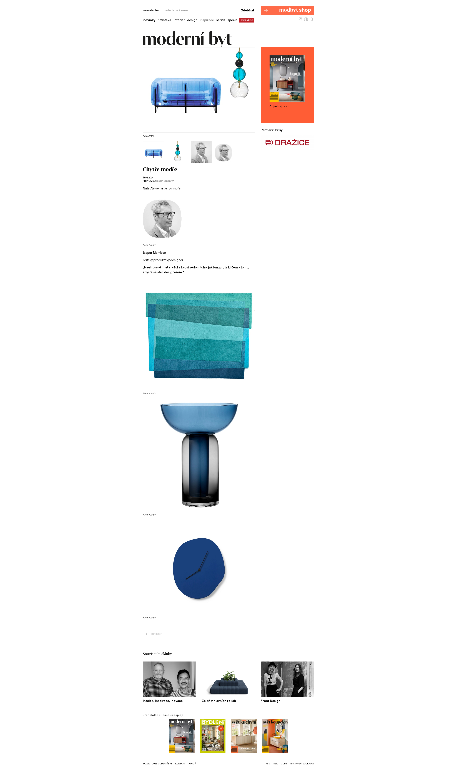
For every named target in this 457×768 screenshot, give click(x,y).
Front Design (270, 701)
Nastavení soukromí (302, 763)
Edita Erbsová (165, 181)
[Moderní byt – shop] (287, 20)
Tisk (275, 763)
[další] (252, 152)
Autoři (193, 763)
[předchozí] (146, 152)
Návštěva (164, 20)
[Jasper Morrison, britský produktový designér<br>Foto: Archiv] (203, 161)
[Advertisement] (184, 626)
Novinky (149, 20)
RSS (268, 763)
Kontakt (180, 763)
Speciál (233, 20)
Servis (220, 20)
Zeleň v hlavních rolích (219, 701)
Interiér (179, 20)
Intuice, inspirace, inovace (163, 701)
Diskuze (153, 634)
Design (192, 20)
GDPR (284, 763)
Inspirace (207, 20)
